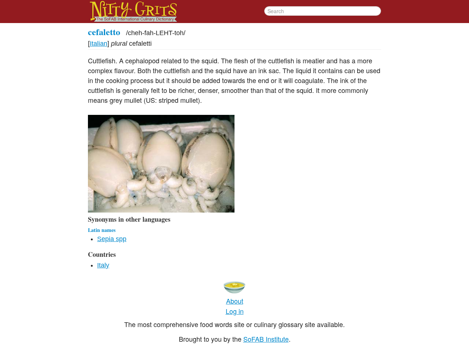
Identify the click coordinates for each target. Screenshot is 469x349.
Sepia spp (111, 239)
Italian (98, 43)
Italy (103, 265)
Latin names (101, 230)
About (234, 300)
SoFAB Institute (266, 339)
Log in (235, 311)
